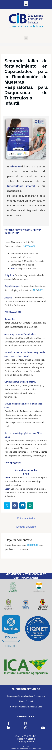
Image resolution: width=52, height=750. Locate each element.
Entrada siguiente (26, 526)
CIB (35, 290)
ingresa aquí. (29, 246)
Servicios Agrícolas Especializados (26, 707)
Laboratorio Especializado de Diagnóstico (26, 696)
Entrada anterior (26, 518)
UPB (40, 290)
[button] (26, 3)
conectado (32, 544)
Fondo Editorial (26, 701)
